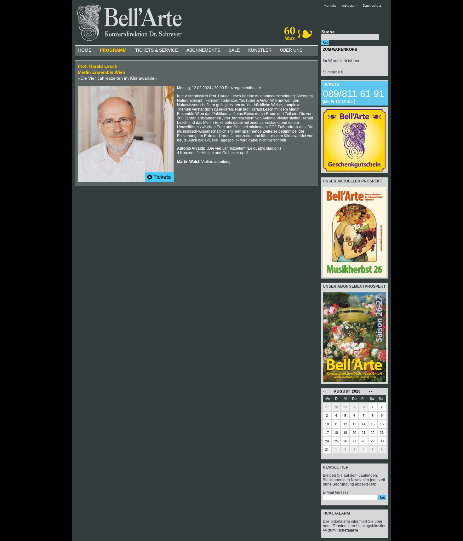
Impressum (349, 5)
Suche (328, 31)
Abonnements (203, 50)
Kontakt (332, 5)
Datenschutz (372, 5)
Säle (234, 50)
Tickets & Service (156, 50)
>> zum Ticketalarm (340, 530)
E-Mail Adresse (336, 492)
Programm (113, 50)
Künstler (260, 50)
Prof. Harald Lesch (97, 66)
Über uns (291, 50)
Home (84, 50)
